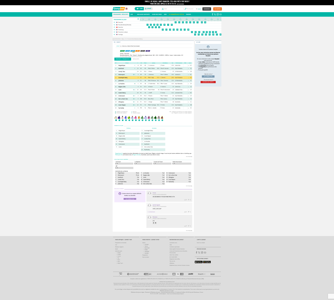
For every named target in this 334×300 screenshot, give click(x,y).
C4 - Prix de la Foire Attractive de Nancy (134, 39)
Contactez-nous (173, 242)
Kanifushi (121, 68)
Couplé (119, 254)
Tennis (146, 246)
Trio (118, 258)
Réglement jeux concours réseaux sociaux (180, 265)
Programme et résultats (120, 242)
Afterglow (121, 102)
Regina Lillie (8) (136, 154)
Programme (145, 255)
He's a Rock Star (123, 99)
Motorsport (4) (118, 154)
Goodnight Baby (123, 77)
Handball (147, 253)
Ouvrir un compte (201, 242)
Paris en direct (145, 257)
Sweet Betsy (122, 92)
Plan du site (172, 261)
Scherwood (121, 96)
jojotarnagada (156, 205)
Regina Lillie (121, 86)
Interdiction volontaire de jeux (167, 281)
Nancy (123, 39)
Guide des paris (118, 251)
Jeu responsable (173, 257)
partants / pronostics (123, 59)
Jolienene (121, 80)
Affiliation (172, 263)
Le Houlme (121, 83)
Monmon (155, 217)
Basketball (147, 248)
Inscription (217, 9)
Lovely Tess (121, 71)
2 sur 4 (119, 256)
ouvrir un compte (208, 82)
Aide (171, 244)
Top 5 (118, 261)
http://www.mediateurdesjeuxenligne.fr (175, 293)
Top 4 (118, 259)
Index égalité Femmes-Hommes (177, 249)
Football (146, 244)
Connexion (207, 9)
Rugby (146, 249)
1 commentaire (151, 212)
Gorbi (119, 89)
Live (116, 244)
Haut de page (188, 156)
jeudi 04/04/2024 (117, 39)
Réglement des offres (175, 259)
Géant (116, 249)
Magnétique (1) (119, 153)
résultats (136, 59)
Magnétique (121, 65)
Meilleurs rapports (119, 247)
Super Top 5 (120, 263)
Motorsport (121, 74)
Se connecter (130, 199)
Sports (143, 242)
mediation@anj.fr (162, 293)
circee (154, 193)
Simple (119, 252)
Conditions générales (175, 247)
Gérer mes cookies (174, 255)
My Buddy (121, 108)
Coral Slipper (122, 105)
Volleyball (147, 251)
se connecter (208, 76)
